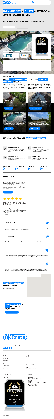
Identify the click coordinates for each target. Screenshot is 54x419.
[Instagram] (6, 348)
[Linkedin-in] (7, 348)
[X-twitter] (9, 348)
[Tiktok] (11, 348)
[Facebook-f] (4, 348)
